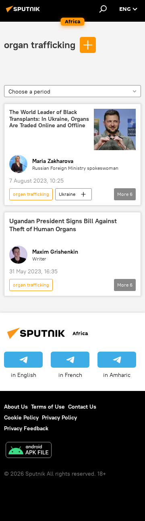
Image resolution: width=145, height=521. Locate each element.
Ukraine (67, 194)
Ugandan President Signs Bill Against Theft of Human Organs (63, 224)
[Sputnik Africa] (24, 12)
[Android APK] (28, 451)
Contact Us (82, 406)
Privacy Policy (59, 417)
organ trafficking (39, 45)
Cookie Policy (21, 417)
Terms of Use (48, 406)
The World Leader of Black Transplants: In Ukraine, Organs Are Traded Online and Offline (49, 119)
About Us (16, 406)
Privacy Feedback (26, 428)
